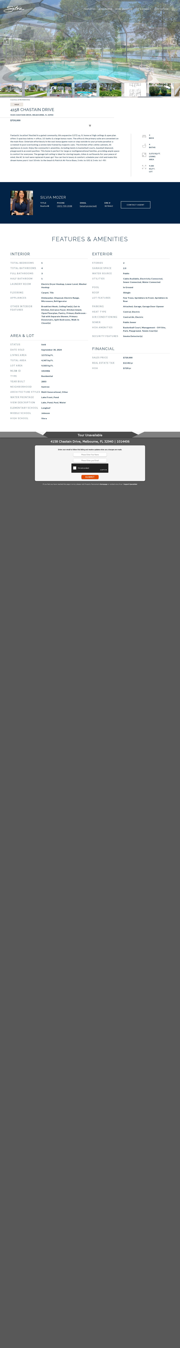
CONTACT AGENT (135, 205)
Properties (90, 9)
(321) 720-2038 (64, 206)
